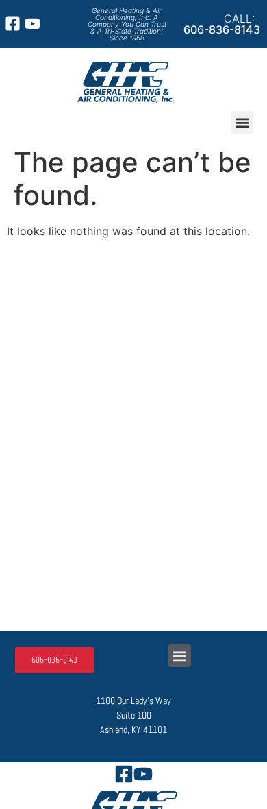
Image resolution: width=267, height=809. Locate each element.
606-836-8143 (221, 29)
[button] (242, 122)
